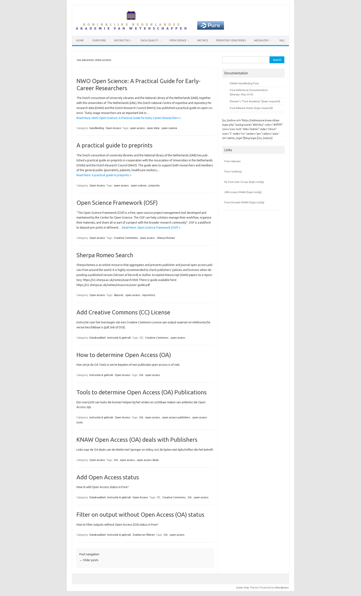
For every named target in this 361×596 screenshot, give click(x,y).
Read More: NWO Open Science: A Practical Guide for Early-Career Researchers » (128, 118)
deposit (118, 295)
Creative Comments (126, 237)
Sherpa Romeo (166, 237)
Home (80, 40)
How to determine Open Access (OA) (123, 355)
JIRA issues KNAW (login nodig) (243, 192)
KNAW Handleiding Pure (244, 83)
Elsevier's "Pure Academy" (245, 101)
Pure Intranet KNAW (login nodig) (244, 202)
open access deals (148, 459)
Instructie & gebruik (119, 337)
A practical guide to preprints (114, 145)
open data (153, 128)
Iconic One (242, 587)
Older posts (88, 560)
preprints (154, 185)
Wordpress (282, 587)
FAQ (282, 40)
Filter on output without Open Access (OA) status (140, 514)
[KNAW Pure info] (150, 28)
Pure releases (232, 161)
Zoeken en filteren (143, 534)
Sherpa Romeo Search (104, 255)
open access (137, 128)
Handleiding (96, 128)
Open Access (113, 128)
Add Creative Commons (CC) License (123, 312)
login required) (271, 101)
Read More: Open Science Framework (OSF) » (151, 227)
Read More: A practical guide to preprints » (103, 175)
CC (141, 337)
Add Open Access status (107, 477)
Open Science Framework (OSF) (117, 202)
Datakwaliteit (97, 337)
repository (148, 295)
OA (141, 374)
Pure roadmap (233, 171)
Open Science (177, 40)
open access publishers (176, 417)
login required (263, 107)
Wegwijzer (261, 40)
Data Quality (149, 40)
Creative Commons (156, 337)
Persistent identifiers (231, 40)
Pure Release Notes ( (242, 107)
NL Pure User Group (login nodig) (244, 181)
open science (169, 128)
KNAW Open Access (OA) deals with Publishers (136, 439)
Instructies (122, 40)
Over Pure (99, 40)
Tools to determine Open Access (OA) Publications (141, 392)
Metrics (202, 40)
